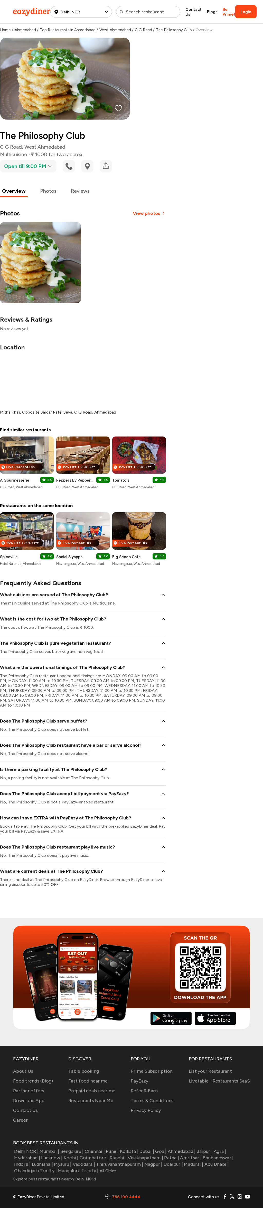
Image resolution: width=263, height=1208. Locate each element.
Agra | (220, 1151)
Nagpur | (153, 1164)
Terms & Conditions (152, 1100)
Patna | (171, 1158)
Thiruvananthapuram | (119, 1164)
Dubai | (146, 1151)
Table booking (83, 1071)
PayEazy (139, 1081)
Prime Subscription (152, 1071)
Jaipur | (205, 1151)
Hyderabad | (27, 1158)
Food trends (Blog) (33, 1081)
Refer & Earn (144, 1091)
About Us (23, 1071)
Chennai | (95, 1151)
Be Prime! (229, 12)
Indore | (22, 1164)
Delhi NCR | (26, 1151)
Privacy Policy (146, 1110)
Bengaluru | (71, 1151)
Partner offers (28, 1091)
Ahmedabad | (182, 1151)
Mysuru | (62, 1164)
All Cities (107, 1170)
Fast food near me (88, 1081)
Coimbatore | (94, 1158)
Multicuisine (13, 154)
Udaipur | (173, 1164)
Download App (28, 1100)
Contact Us (193, 12)
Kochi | (71, 1158)
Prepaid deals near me (91, 1091)
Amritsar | (191, 1158)
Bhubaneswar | (218, 1158)
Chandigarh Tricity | (35, 1170)
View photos (146, 213)
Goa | (160, 1151)
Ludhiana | (42, 1164)
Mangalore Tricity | (78, 1170)
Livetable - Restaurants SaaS (219, 1081)
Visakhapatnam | (145, 1158)
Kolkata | (129, 1151)
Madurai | (193, 1164)
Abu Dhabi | (216, 1164)
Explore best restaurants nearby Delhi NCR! (54, 1179)
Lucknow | (51, 1158)
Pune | (112, 1151)
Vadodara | (84, 1164)
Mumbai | (49, 1151)
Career (20, 1120)
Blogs (212, 11)
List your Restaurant (210, 1071)
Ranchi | (118, 1158)
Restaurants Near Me (90, 1100)
